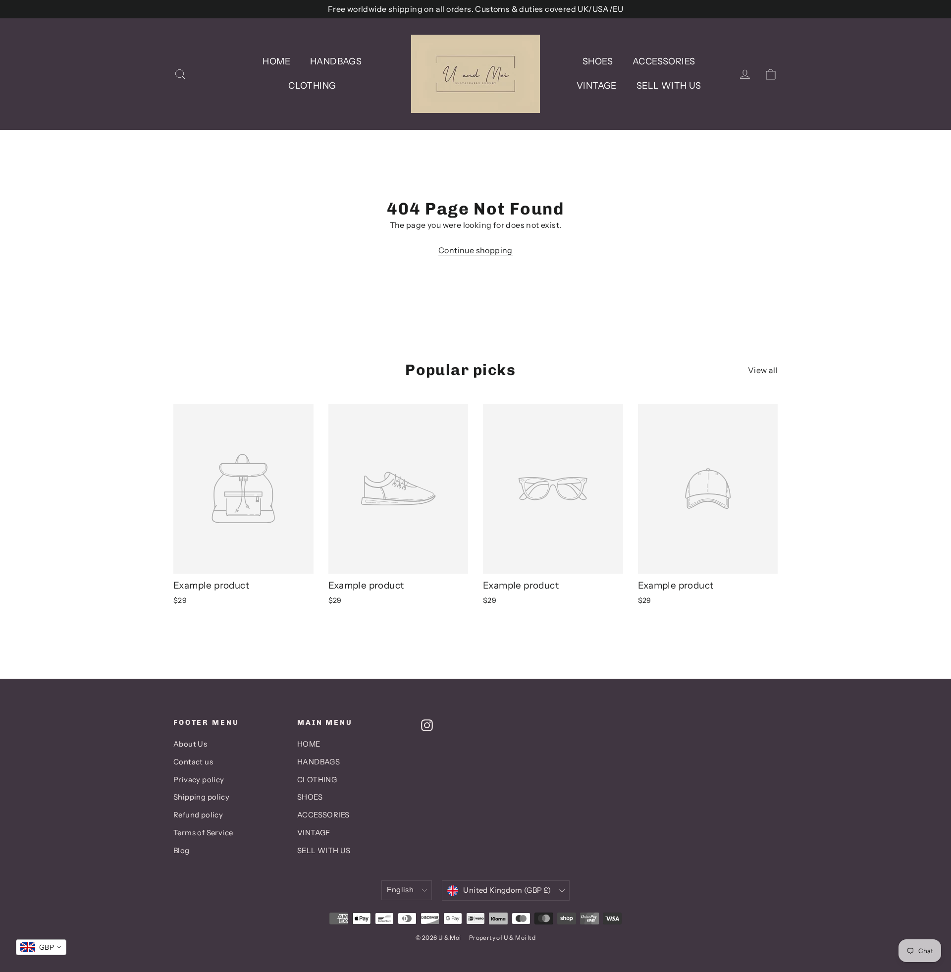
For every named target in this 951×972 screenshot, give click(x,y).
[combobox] (41, 947)
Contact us (193, 761)
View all (763, 370)
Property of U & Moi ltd (502, 937)
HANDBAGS (336, 61)
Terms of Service (203, 832)
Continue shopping (475, 250)
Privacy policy (198, 779)
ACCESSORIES (664, 61)
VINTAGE (597, 85)
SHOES (597, 61)
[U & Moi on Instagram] (427, 724)
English (400, 889)
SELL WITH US (668, 85)
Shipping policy (201, 797)
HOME (276, 61)
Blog (181, 850)
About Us (190, 744)
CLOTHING (312, 85)
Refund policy (198, 814)
